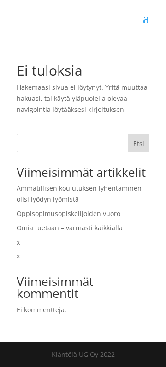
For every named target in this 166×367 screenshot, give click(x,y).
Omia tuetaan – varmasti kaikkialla (70, 227)
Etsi (138, 143)
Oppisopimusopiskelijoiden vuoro (68, 213)
